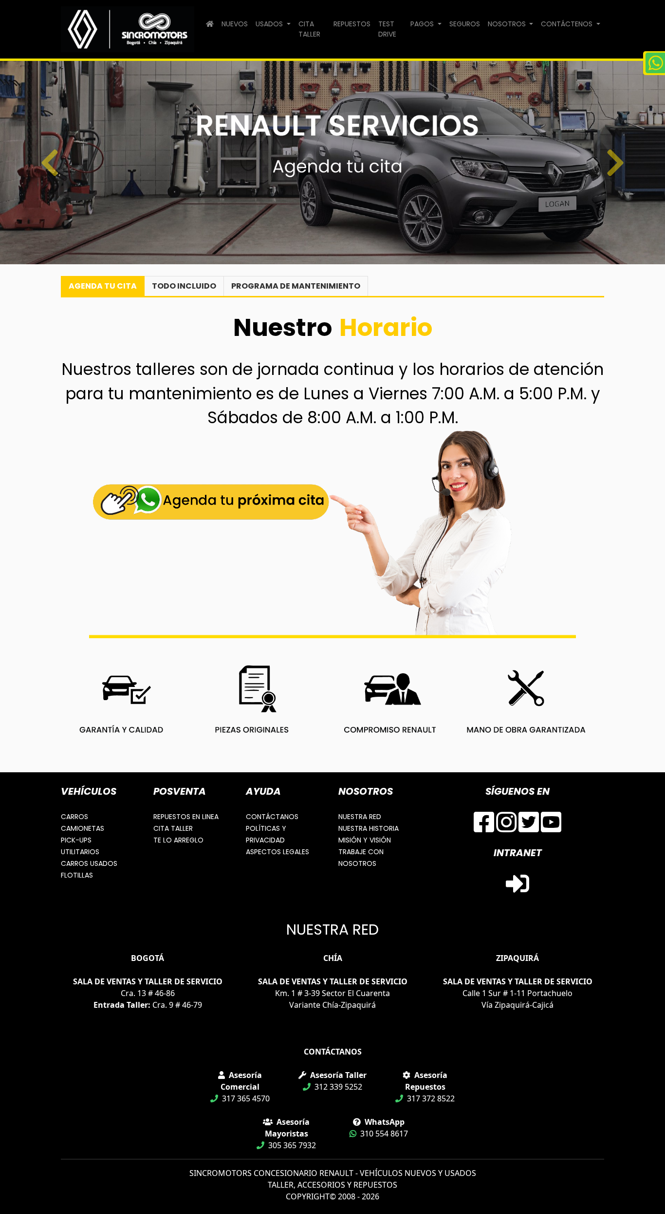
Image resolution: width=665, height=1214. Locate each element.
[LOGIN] (517, 889)
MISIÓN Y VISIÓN (364, 840)
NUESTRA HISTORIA (368, 828)
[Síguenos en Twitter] (528, 827)
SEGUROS (464, 24)
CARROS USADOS (89, 863)
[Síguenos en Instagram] (506, 827)
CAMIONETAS (82, 828)
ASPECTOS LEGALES (277, 852)
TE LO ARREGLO (178, 840)
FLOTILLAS (77, 875)
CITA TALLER (309, 29)
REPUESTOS (351, 24)
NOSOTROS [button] (508, 24)
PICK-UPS (76, 840)
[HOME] (210, 24)
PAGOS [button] (423, 24)
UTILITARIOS (80, 852)
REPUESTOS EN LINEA (186, 817)
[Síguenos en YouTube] (551, 827)
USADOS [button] (270, 24)
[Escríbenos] (654, 63)
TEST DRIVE (387, 29)
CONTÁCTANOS (272, 817)
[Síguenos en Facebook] (484, 827)
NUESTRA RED (359, 817)
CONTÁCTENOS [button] (567, 24)
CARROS (74, 817)
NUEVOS (235, 24)
